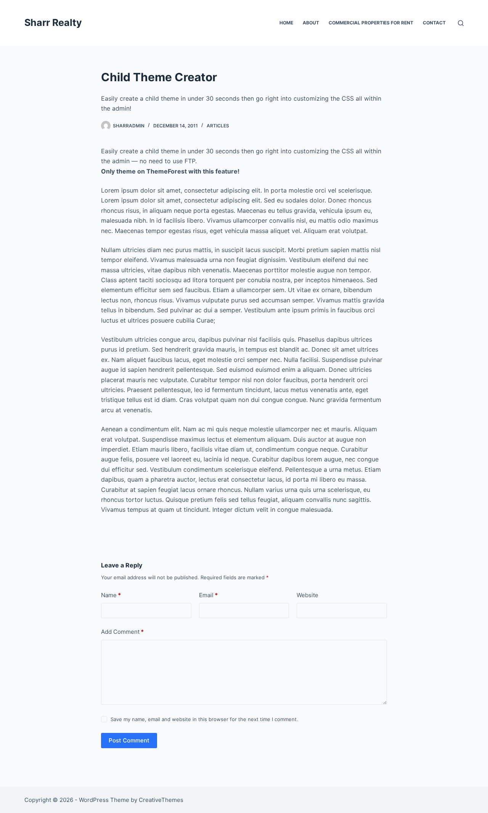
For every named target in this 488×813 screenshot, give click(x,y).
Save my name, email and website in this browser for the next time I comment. (204, 719)
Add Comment (122, 631)
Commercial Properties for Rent (371, 23)
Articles (218, 126)
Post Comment (129, 740)
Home (286, 23)
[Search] (461, 23)
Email (208, 595)
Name (111, 595)
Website (307, 595)
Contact (434, 23)
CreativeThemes (161, 799)
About (311, 23)
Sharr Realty (53, 22)
